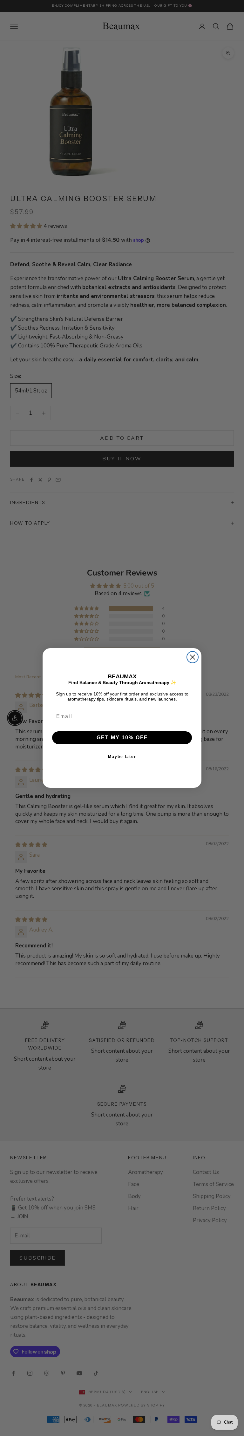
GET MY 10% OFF (122, 737)
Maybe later (122, 756)
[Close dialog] (192, 657)
